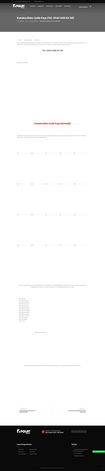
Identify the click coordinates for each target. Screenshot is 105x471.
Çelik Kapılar (49, 6)
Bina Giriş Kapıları (33, 449)
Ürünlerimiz (59, 6)
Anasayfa (32, 6)
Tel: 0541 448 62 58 (52, 50)
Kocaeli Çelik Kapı (28, 40)
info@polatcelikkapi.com (39, 1)
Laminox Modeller (22, 454)
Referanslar (67, 6)
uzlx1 (21, 40)
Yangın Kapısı (21, 451)
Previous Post (24, 408)
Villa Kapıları (32, 451)
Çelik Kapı (25, 42)
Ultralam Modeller (33, 454)
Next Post (82, 408)
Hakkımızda (41, 6)
